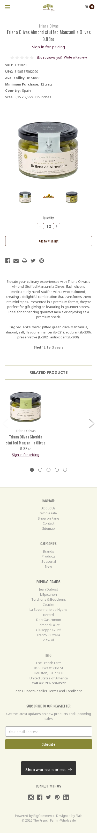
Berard (48, 614)
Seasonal (48, 561)
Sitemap (48, 528)
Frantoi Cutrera (48, 635)
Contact (48, 523)
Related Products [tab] (48, 372)
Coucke (48, 604)
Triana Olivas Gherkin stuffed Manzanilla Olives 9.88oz (25, 442)
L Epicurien (48, 594)
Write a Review (75, 57)
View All (49, 640)
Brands (48, 551)
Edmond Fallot (48, 624)
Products (49, 556)
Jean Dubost (48, 589)
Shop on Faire (48, 518)
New (48, 566)
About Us (48, 508)
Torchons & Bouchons (48, 599)
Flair (78, 816)
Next (92, 423)
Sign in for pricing (48, 46)
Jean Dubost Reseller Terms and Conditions (49, 690)
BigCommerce (44, 816)
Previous (5, 423)
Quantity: (48, 217)
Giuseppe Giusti (48, 629)
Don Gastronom (48, 619)
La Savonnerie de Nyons (48, 609)
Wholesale (48, 513)
